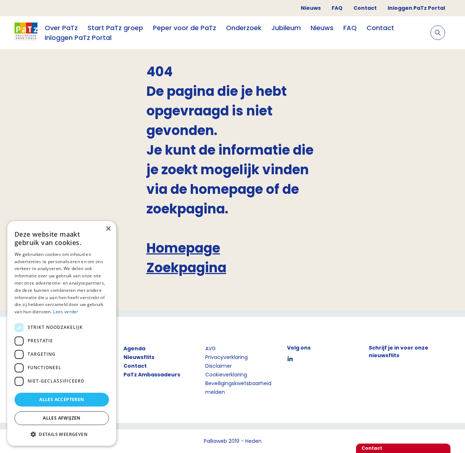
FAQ (337, 8)
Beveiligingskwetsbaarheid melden (238, 388)
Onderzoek (244, 27)
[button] (62, 434)
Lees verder (65, 312)
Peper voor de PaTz (184, 27)
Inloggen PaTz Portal (416, 8)
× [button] (108, 229)
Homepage (183, 248)
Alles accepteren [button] (61, 399)
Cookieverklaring (226, 374)
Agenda (134, 348)
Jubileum (286, 27)
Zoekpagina (186, 267)
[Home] (26, 33)
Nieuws (311, 8)
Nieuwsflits (139, 357)
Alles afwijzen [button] (62, 418)
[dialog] (61, 333)
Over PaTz (61, 27)
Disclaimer (218, 366)
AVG (210, 348)
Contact (365, 8)
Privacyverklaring (226, 357)
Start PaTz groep (115, 27)
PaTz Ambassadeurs (152, 374)
